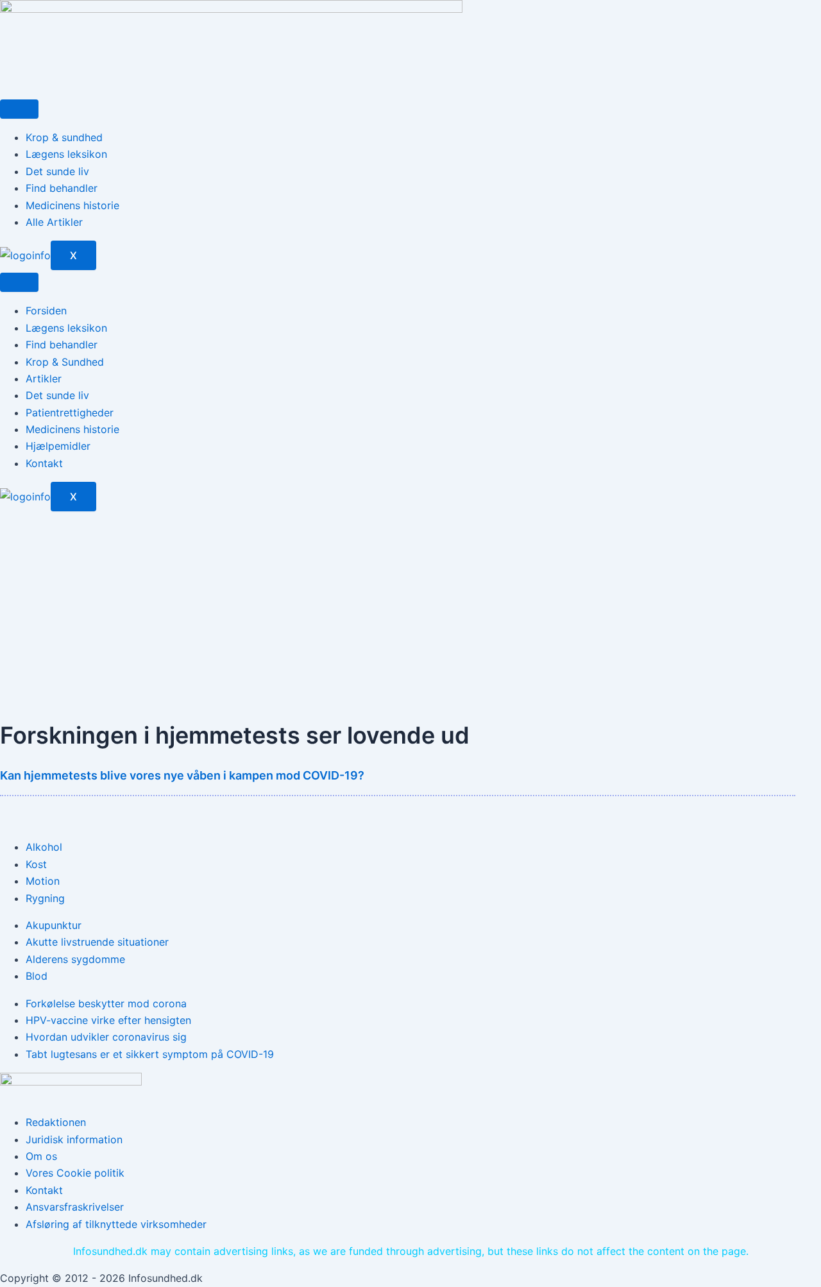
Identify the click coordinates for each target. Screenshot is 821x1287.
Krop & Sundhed (65, 361)
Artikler (44, 378)
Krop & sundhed (64, 137)
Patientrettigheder (70, 412)
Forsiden (46, 310)
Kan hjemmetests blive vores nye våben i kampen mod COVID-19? (182, 775)
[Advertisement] (410, 607)
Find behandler (61, 188)
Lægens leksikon (66, 154)
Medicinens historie (72, 205)
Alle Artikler (54, 222)
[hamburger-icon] (19, 109)
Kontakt (44, 463)
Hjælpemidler (58, 445)
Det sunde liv (57, 171)
